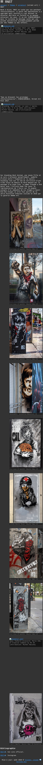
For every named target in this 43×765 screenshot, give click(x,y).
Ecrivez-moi (22, 762)
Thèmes (12, 5)
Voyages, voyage (32, 760)
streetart (22, 5)
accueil (3, 5)
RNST (2, 752)
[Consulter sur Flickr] (7, 26)
